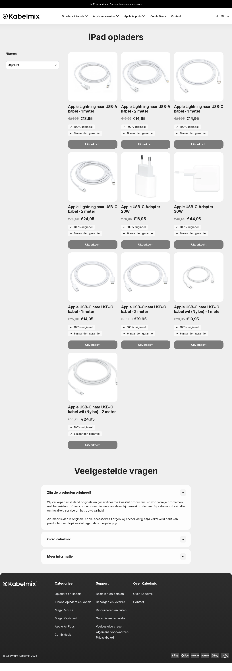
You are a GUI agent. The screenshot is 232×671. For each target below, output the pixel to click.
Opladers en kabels (68, 594)
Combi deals (63, 634)
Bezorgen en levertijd (110, 602)
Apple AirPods (65, 626)
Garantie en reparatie (110, 618)
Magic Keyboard (66, 618)
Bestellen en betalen (110, 594)
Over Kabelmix (143, 594)
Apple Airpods (133, 16)
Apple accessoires (104, 16)
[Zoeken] (217, 16)
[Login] (222, 16)
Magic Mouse (64, 610)
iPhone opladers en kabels (73, 602)
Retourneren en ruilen (111, 610)
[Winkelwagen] (228, 16)
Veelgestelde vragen (109, 626)
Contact (176, 16)
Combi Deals (158, 16)
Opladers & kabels (73, 16)
